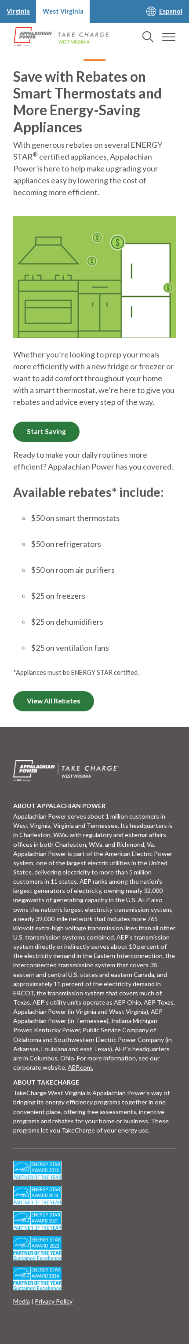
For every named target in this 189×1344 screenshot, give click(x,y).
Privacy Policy (54, 1301)
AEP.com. (80, 1067)
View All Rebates (53, 701)
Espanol (170, 11)
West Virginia (63, 11)
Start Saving (46, 431)
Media (21, 1301)
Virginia (18, 11)
